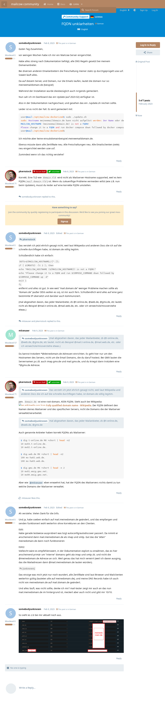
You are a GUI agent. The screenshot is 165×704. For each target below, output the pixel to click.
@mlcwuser (36, 482)
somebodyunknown (36, 338)
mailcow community (25, 4)
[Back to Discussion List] (4, 4)
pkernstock (29, 239)
